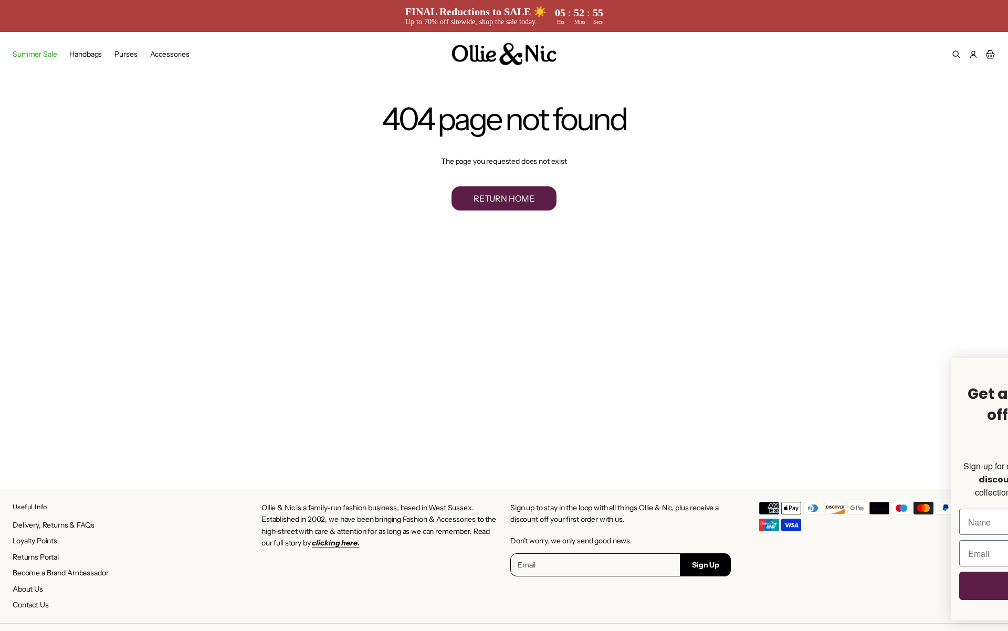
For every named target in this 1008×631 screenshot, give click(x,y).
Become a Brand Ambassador (61, 572)
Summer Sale (35, 54)
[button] (956, 54)
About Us (28, 589)
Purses (125, 54)
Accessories (170, 54)
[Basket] (988, 54)
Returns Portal (36, 557)
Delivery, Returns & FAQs (53, 525)
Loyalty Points (35, 540)
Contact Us (31, 604)
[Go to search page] (956, 54)
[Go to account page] (973, 54)
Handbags (85, 54)
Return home (504, 198)
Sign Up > (712, 589)
